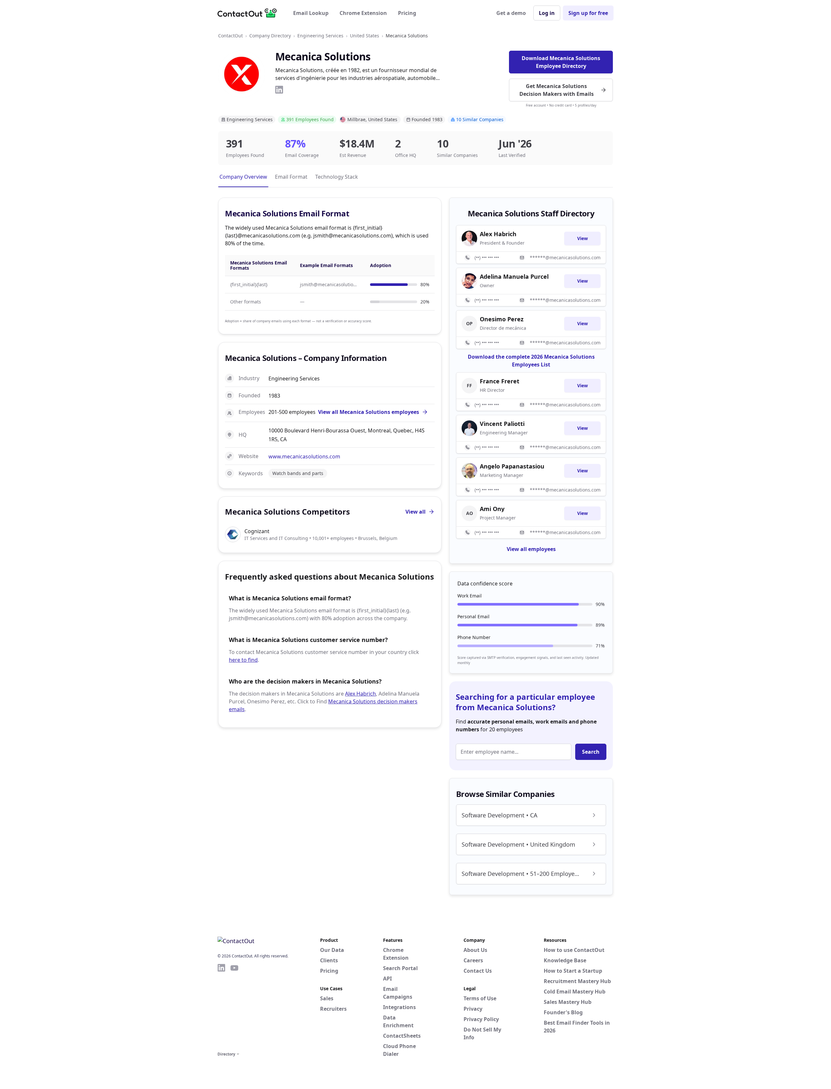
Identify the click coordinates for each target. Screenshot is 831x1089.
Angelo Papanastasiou (512, 466)
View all (415, 511)
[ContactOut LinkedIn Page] (221, 1006)
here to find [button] (243, 659)
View (582, 238)
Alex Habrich (360, 693)
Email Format (291, 176)
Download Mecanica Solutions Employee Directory (561, 62)
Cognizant (256, 531)
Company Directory (270, 35)
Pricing (407, 13)
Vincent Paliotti (502, 423)
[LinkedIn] (279, 90)
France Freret (499, 381)
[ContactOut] (249, 13)
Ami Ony (492, 509)
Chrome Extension (363, 13)
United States (364, 35)
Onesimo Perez (502, 319)
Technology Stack (336, 176)
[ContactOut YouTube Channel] (234, 1006)
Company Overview (243, 176)
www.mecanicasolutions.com (304, 456)
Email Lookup (311, 13)
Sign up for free (588, 13)
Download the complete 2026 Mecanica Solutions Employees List (531, 360)
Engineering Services (320, 35)
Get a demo (511, 13)
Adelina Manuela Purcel (514, 276)
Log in (547, 13)
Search (591, 751)
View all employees (531, 549)
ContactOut (230, 35)
